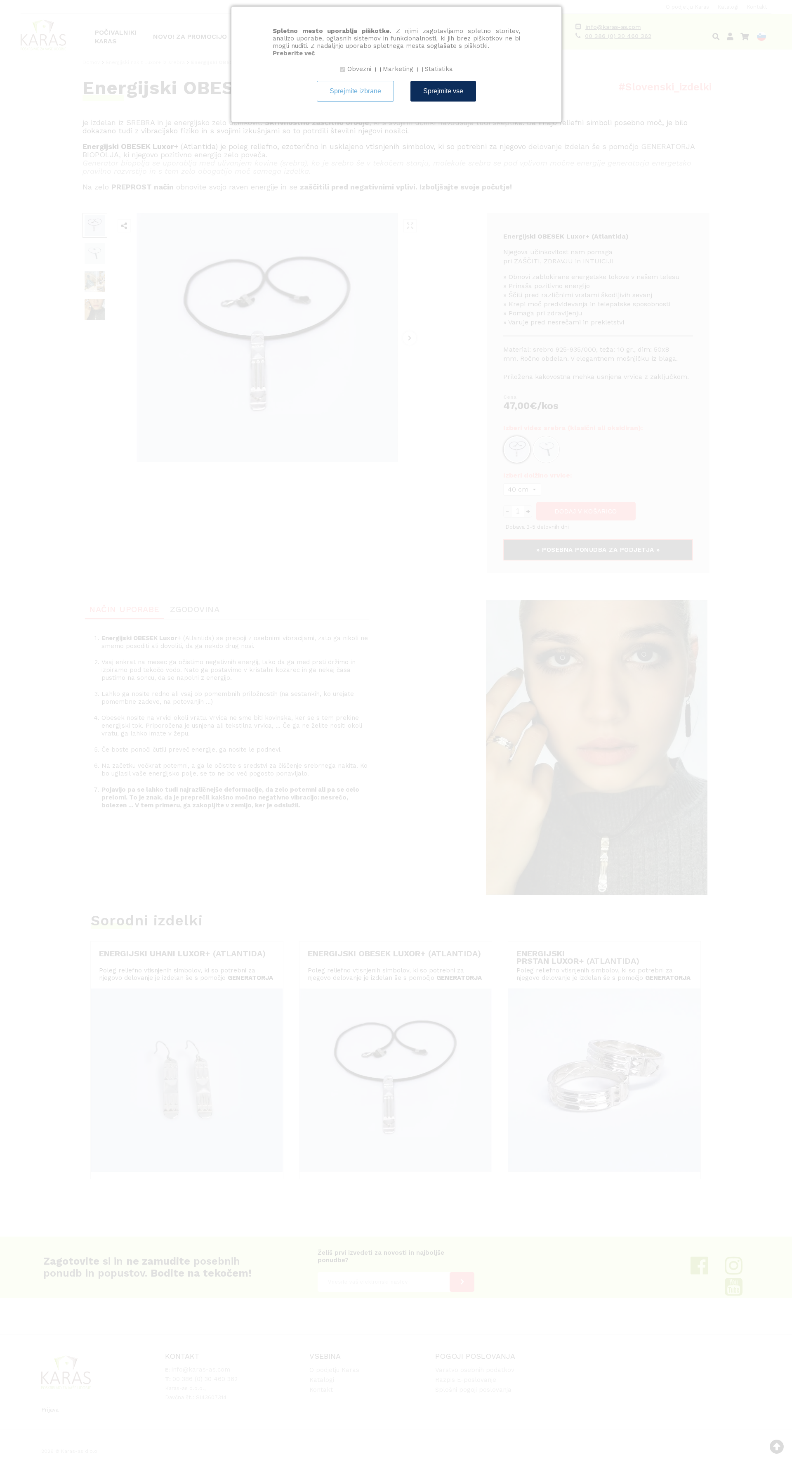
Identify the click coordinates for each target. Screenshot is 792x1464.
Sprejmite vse (443, 91)
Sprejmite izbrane (355, 91)
